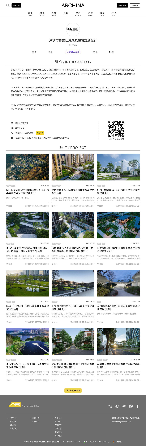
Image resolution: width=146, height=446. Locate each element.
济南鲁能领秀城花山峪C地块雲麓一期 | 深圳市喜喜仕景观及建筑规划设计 (73, 249)
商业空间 (99, 359)
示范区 (99, 185)
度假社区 (54, 359)
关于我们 (13, 418)
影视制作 (58, 432)
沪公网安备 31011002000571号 (97, 441)
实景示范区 (55, 301)
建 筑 (54, 14)
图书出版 (58, 435)
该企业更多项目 (73, 390)
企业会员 (58, 418)
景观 (59, 185)
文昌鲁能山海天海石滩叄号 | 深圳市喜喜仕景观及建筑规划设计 (73, 365)
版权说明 (13, 428)
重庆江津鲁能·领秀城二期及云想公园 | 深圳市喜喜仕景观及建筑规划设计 (27, 249)
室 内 (78, 14)
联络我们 (13, 425)
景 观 (66, 14)
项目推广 (58, 421)
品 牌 (90, 14)
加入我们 (13, 421)
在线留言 (40, 133)
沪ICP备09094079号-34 (71, 441)
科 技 (102, 14)
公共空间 (8, 301)
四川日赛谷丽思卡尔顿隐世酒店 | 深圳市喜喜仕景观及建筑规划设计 (27, 191)
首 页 (30, 14)
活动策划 (58, 428)
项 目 (51, 52)
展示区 (8, 243)
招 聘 (111, 52)
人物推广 (58, 425)
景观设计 (12, 185)
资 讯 (42, 14)
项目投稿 (36, 418)
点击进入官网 (73, 52)
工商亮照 (118, 441)
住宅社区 (54, 185)
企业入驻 (35, 421)
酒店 (8, 185)
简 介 (34, 52)
